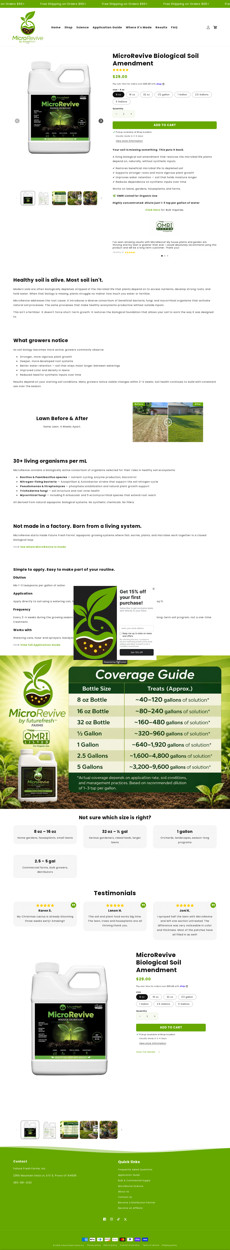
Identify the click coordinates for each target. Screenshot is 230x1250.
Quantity (118, 108)
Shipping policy (169, 1245)
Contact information (130, 1245)
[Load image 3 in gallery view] (59, 198)
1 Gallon (182, 94)
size (138, 992)
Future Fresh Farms (70, 1245)
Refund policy (110, 1245)
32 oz (146, 94)
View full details (146, 1051)
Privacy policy (94, 1245)
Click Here (152, 210)
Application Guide (129, 1175)
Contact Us (125, 1197)
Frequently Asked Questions (135, 1169)
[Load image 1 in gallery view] (28, 198)
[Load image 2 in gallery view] (43, 198)
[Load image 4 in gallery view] (75, 198)
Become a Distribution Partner (136, 1202)
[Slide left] (17, 121)
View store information (129, 140)
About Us (123, 1191)
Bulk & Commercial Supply (134, 1180)
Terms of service (151, 1245)
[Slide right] (101, 121)
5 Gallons (121, 101)
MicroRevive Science (130, 1186)
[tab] (162, 255)
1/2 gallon (164, 94)
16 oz (132, 94)
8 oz (118, 94)
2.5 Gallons (202, 94)
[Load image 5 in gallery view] (90, 198)
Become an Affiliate (130, 1208)
